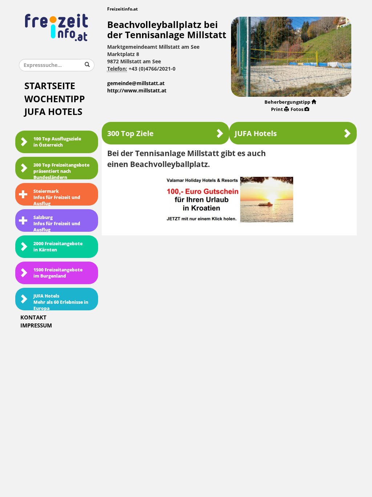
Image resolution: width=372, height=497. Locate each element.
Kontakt (33, 317)
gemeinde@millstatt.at (136, 83)
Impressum (36, 325)
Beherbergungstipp (287, 102)
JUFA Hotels (53, 112)
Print (277, 109)
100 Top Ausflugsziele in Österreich (57, 142)
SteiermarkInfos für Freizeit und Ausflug (56, 197)
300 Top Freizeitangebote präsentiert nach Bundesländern (61, 171)
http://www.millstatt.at (136, 91)
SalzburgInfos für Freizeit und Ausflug (56, 223)
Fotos (297, 109)
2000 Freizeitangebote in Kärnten (57, 247)
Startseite (49, 86)
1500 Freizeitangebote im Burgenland (57, 273)
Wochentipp (54, 99)
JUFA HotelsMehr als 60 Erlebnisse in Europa (60, 302)
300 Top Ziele (130, 133)
